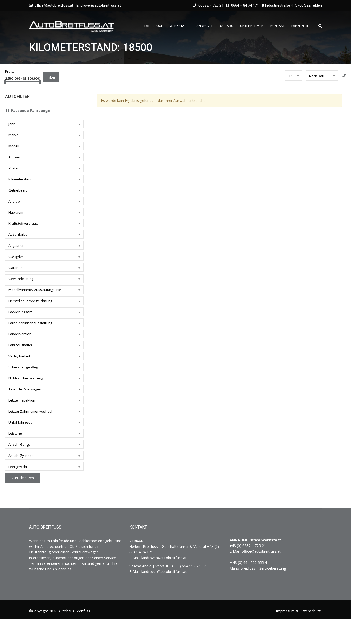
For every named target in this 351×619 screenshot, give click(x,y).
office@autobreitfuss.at (54, 5)
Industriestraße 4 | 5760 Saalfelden (293, 5)
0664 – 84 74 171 (244, 5)
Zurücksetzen (23, 477)
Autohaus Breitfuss (74, 610)
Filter (51, 77)
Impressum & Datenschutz (298, 610)
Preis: (9, 71)
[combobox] (293, 75)
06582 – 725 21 (211, 5)
